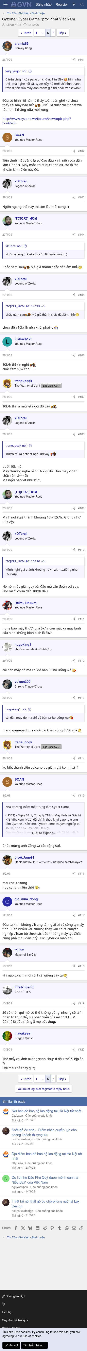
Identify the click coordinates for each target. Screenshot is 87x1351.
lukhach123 (13, 24)
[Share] (74, 59)
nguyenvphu (20, 1187)
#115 (81, 795)
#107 (81, 397)
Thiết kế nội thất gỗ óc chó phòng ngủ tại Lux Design (46, 1203)
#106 (81, 355)
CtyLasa (17, 1115)
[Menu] (5, 4)
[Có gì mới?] (74, 4)
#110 (81, 550)
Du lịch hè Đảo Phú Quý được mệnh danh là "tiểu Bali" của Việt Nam (45, 1180)
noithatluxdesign (22, 1139)
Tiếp (61, 33)
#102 (81, 151)
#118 (81, 966)
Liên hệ (7, 1312)
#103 (81, 197)
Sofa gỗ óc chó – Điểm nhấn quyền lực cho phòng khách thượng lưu (44, 1132)
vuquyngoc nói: (16, 71)
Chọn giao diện (15, 1296)
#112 (81, 660)
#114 (81, 758)
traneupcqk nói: (16, 445)
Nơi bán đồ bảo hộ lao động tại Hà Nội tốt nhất (46, 1110)
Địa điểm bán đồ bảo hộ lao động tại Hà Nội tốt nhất (47, 1156)
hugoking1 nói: (16, 709)
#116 (81, 873)
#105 (81, 295)
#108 (81, 434)
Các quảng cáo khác (39, 1115)
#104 (81, 234)
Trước (27, 33)
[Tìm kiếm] (82, 4)
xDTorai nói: (13, 246)
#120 (81, 1049)
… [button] (42, 33)
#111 (81, 619)
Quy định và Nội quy (15, 1320)
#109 (81, 508)
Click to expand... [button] (44, 833)
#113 (81, 698)
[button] (43, 1304)
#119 (81, 1003)
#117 (81, 915)
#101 (81, 59)
